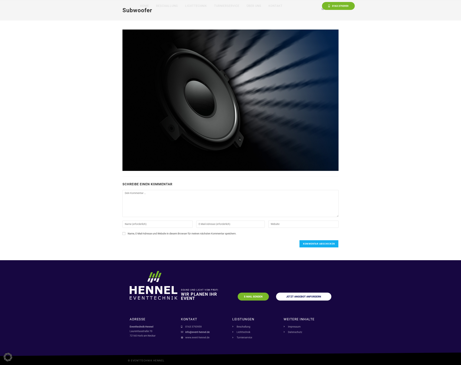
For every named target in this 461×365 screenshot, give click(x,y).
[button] (8, 357)
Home (144, 6)
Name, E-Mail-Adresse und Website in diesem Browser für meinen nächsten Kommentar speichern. (182, 233)
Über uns (254, 6)
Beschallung (167, 6)
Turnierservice (226, 6)
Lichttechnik (196, 6)
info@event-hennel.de (197, 332)
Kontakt (275, 6)
